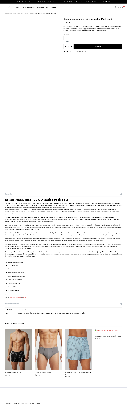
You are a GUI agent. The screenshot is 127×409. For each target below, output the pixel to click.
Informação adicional (12, 304)
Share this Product (81, 52)
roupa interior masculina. (18, 294)
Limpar (67, 41)
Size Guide (69, 52)
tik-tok (24, 298)
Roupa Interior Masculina (24, 7)
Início (10, 7)
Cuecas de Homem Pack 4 (43, 372)
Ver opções (30, 332)
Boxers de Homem (28, 13)
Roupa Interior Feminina (46, 7)
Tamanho (66, 34)
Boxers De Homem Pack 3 (13, 372)
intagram (18, 298)
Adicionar (98, 46)
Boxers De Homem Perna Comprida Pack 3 (108, 336)
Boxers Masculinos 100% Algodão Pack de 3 (78, 373)
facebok (12, 298)
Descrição (8, 194)
